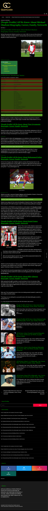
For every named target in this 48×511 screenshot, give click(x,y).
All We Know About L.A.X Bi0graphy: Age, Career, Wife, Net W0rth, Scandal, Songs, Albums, (30, 362)
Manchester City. (5, 273)
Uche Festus (3, 27)
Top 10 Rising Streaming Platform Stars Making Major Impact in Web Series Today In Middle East (17, 430)
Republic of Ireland (37, 207)
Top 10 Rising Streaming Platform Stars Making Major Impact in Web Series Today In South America (17, 424)
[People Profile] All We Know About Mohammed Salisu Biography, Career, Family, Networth (21, 158)
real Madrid (8, 301)
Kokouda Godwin (19, 313)
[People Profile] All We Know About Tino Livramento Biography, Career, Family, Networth (20, 125)
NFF (12, 281)
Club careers (6, 66)
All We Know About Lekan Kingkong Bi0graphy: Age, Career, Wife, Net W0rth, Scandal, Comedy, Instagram (30, 349)
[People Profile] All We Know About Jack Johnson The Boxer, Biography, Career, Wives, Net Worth (30, 305)
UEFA (20, 301)
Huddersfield (4, 151)
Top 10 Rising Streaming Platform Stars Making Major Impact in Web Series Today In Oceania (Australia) (18, 427)
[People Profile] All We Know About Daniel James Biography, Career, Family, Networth (19, 222)
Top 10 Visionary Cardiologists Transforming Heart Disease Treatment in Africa (14, 418)
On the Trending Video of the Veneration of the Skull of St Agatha (11, 412)
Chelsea (4, 301)
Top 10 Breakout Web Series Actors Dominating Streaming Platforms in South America (15, 421)
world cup (31, 301)
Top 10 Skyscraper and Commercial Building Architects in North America (13, 439)
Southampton (18, 138)
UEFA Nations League (24, 229)
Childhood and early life (7, 63)
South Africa (15, 301)
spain (18, 301)
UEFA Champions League (26, 301)
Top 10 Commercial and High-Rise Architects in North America (11, 436)
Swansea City (6, 69)
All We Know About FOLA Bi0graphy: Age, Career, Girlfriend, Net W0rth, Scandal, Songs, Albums (30, 376)
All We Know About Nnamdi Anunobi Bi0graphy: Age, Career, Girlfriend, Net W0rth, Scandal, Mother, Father (30, 334)
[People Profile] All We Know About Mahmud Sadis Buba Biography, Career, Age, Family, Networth (31, 319)
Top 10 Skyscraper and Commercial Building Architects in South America (13, 433)
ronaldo (11, 301)
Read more (2, 478)
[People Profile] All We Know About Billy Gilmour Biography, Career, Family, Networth (19, 278)
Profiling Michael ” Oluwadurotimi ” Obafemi (9, 65)
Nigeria (21, 194)
